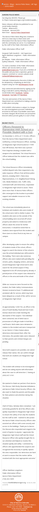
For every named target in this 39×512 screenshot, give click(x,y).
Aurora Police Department (20, 32)
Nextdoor (23, 95)
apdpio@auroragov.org (10, 70)
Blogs (12, 4)
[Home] (19, 501)
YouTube (13, 95)
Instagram (5, 95)
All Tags (34, 4)
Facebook (18, 93)
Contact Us (28, 507)
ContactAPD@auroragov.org (12, 76)
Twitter (26, 93)
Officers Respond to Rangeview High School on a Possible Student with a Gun (17, 130)
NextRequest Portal (26, 84)
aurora (6, 4)
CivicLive (23, 510)
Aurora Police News (23, 4)
